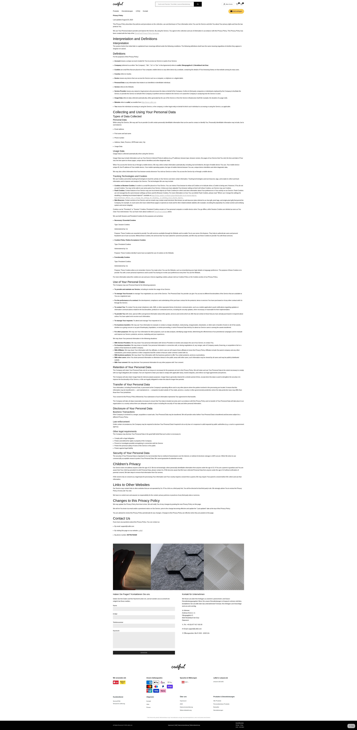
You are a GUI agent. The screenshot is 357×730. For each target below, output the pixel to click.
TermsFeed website (160, 212)
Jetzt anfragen (237, 11)
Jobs (147, 704)
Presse (148, 707)
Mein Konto (229, 4)
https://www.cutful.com (149, 102)
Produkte (116, 11)
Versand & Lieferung (119, 703)
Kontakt (145, 11)
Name (115, 605)
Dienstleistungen (127, 11)
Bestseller (216, 707)
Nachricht (116, 631)
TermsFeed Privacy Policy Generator (147, 33)
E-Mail (115, 614)
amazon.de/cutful (218, 681)
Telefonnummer (118, 622)
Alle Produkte (217, 701)
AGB (181, 704)
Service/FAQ (116, 701)
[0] (237, 4)
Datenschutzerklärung (186, 707)
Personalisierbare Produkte (221, 704)
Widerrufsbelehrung (186, 710)
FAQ (138, 11)
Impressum (183, 701)
